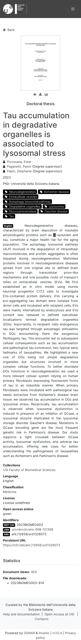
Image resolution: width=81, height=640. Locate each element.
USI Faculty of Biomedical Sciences (29, 470)
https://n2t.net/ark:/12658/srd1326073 (31, 545)
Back (10, 30)
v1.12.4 (57, 633)
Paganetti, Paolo (19, 166)
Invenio (44, 633)
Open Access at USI (59, 614)
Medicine (9, 492)
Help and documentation (21, 614)
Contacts (41, 619)
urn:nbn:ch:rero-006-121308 (32, 529)
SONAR (29, 633)
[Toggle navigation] (73, 9)
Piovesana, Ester (19, 162)
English (8, 225)
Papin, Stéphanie (19, 171)
